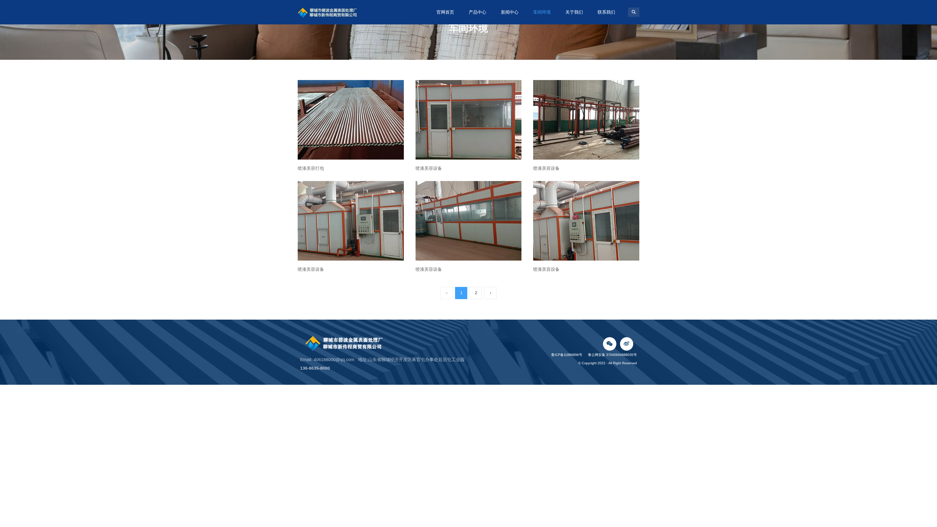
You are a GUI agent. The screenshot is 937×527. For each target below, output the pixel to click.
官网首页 (445, 12)
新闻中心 (510, 12)
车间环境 (542, 12)
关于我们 (574, 12)
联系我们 (606, 12)
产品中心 (477, 12)
